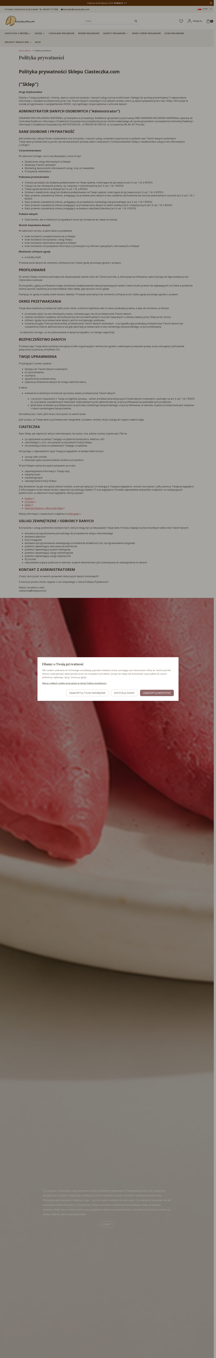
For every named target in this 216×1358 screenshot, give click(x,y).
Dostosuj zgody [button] (124, 692)
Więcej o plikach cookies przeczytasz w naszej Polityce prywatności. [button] (74, 683)
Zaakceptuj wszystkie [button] (157, 692)
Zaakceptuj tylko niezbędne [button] (87, 692)
